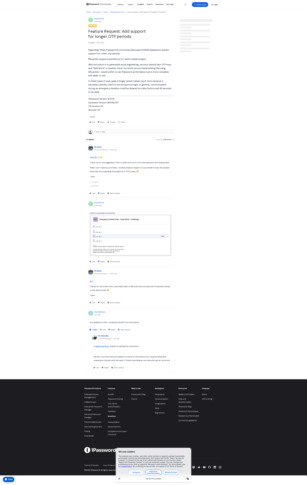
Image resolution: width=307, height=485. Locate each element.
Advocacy (159, 4)
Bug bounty (160, 412)
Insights (140, 4)
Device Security (114, 426)
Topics (105, 12)
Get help (169, 4)
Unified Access (90, 402)
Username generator (93, 426)
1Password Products (92, 388)
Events (150, 4)
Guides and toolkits (186, 394)
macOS (92, 117)
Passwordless (113, 422)
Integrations (160, 403)
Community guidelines (187, 420)
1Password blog (185, 406)
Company (205, 388)
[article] (130, 170)
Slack (157, 408)
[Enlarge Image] (130, 235)
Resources (182, 388)
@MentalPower (102, 346)
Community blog (138, 394)
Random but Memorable (188, 416)
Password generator (93, 422)
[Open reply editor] (130, 132)
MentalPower (99, 312)
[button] (200, 4)
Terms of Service (91, 465)
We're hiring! (207, 399)
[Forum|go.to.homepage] (98, 4)
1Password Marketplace (188, 411)
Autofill (110, 394)
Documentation (161, 399)
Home (88, 12)
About (204, 394)
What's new (136, 388)
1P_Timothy (103, 336)
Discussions (97, 12)
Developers (159, 388)
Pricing (87, 431)
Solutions (112, 416)
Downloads (89, 436)
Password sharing (115, 399)
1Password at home (117, 12)
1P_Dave (98, 147)
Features (111, 388)
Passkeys (112, 411)
